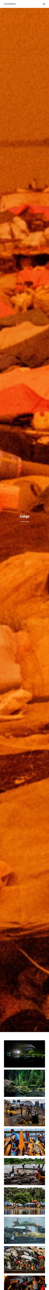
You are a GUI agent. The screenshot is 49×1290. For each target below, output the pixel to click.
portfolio (25, 521)
